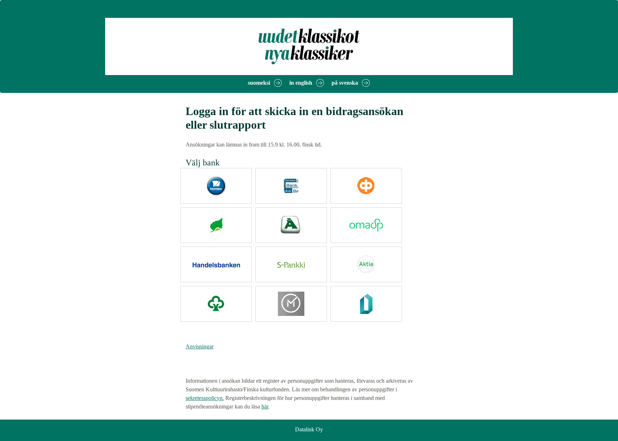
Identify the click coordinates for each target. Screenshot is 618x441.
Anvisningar (200, 346)
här (264, 406)
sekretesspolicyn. (205, 398)
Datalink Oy (309, 429)
